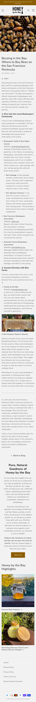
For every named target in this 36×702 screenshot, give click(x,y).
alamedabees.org (18, 247)
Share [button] (6, 78)
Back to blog (19, 455)
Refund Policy (8, 667)
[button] (2, 10)
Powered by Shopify (25, 699)
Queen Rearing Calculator (13, 681)
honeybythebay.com (19, 289)
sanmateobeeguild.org (20, 146)
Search (6, 662)
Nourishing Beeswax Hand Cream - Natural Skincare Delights (16, 649)
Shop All (18, 555)
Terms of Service (9, 677)
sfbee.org (15, 221)
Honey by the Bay (15, 699)
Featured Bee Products (11, 610)
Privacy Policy (8, 672)
